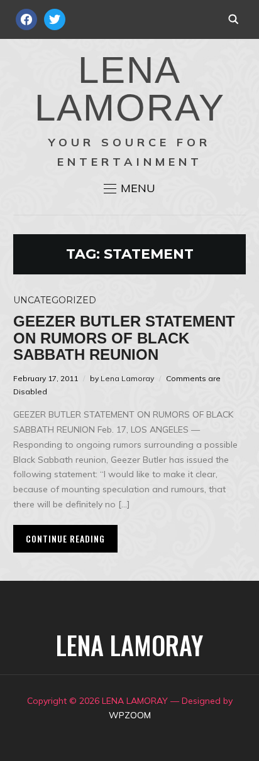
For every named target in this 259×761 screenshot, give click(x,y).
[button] (129, 188)
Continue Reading (65, 538)
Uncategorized (54, 300)
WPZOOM (130, 715)
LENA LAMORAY (130, 89)
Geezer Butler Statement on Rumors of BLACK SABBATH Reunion (124, 338)
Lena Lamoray (127, 378)
